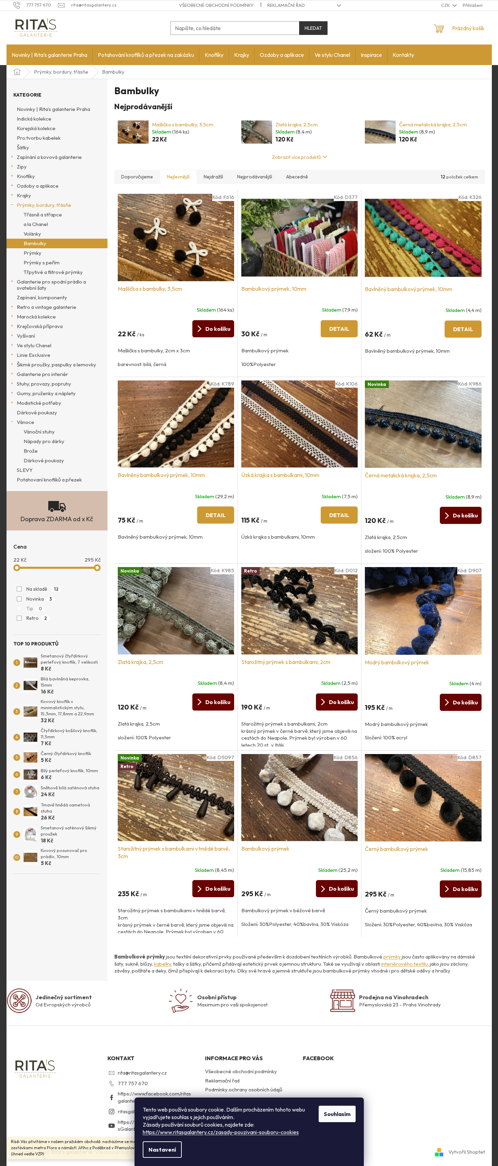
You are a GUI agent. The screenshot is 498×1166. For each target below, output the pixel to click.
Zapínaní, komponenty (42, 297)
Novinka (39, 599)
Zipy (22, 166)
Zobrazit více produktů (296, 157)
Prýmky (32, 253)
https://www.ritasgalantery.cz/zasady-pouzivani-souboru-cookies (221, 1132)
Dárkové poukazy (37, 412)
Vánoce (25, 422)
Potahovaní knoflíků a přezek (49, 479)
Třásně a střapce (43, 214)
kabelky (162, 964)
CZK (446, 5)
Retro (36, 618)
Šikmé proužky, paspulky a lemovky (56, 364)
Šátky (23, 147)
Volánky (32, 233)
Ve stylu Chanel (34, 345)
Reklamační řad (286, 5)
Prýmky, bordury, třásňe (44, 205)
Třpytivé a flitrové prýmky (53, 272)
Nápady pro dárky (44, 441)
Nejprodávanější (254, 177)
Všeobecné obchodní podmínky (216, 5)
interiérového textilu (404, 964)
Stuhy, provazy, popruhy (44, 383)
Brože (31, 451)
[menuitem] (49, 54)
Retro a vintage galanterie (46, 307)
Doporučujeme (137, 177)
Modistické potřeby (39, 403)
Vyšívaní (26, 336)
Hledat (313, 28)
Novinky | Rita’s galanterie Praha (53, 109)
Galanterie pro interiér (42, 374)
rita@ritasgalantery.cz (142, 1072)
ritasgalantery (134, 1111)
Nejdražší (213, 177)
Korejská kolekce (36, 128)
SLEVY (25, 470)
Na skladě (42, 589)
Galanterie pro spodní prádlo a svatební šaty (51, 284)
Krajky (24, 195)
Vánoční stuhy (39, 431)
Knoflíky (26, 176)
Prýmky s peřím (42, 262)
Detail (339, 328)
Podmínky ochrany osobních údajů (243, 1089)
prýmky (392, 956)
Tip (34, 608)
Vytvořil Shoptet (466, 1151)
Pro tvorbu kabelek (39, 138)
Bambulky (35, 243)
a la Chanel (36, 224)
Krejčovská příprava (40, 326)
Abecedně (297, 177)
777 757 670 (133, 1083)
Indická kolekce (34, 118)
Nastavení (162, 1149)
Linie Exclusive (33, 355)
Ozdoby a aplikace (38, 186)
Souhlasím (337, 1114)
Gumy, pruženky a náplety (46, 393)
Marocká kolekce (36, 316)
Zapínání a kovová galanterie (49, 157)
